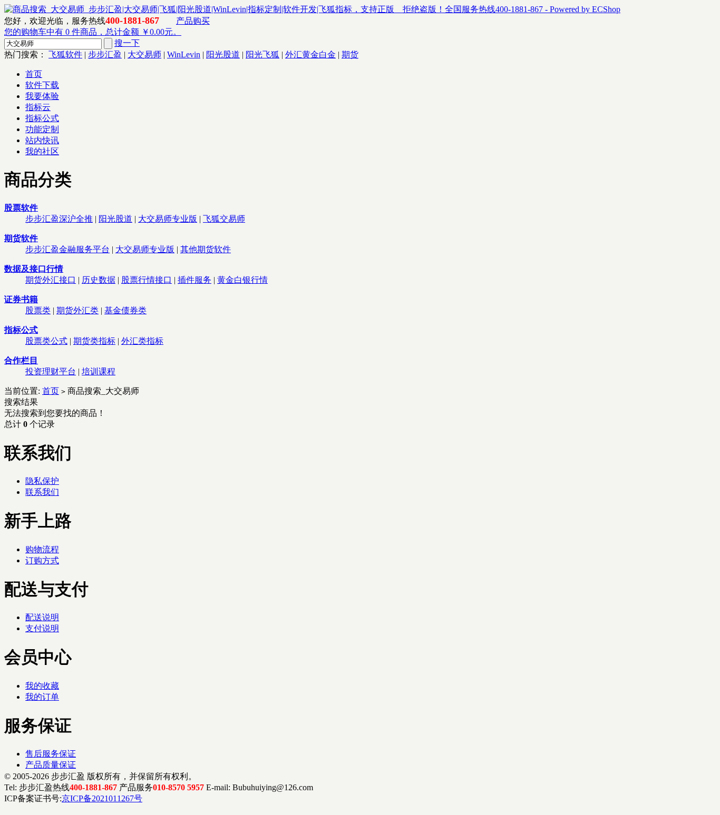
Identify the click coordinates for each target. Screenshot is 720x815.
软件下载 (42, 85)
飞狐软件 (65, 54)
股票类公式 (46, 340)
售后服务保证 (50, 753)
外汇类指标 (142, 340)
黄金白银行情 (242, 279)
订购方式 (42, 560)
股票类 (38, 310)
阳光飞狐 (262, 54)
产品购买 (193, 20)
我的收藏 (42, 685)
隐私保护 (42, 480)
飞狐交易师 (224, 218)
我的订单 (42, 696)
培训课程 (98, 371)
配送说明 (42, 617)
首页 (33, 73)
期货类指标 (94, 340)
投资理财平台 (50, 371)
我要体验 (42, 96)
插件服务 (194, 279)
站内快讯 (42, 140)
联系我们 (42, 492)
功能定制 (42, 129)
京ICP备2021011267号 (102, 798)
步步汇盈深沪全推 (59, 218)
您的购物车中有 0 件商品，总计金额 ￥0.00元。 (92, 31)
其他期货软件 (205, 249)
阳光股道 (223, 54)
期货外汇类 (77, 310)
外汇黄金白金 (310, 54)
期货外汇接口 (50, 279)
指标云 (38, 107)
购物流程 (42, 549)
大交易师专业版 (167, 218)
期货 (350, 54)
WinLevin (183, 54)
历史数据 (98, 279)
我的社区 (42, 151)
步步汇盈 (105, 54)
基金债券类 (125, 310)
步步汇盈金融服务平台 (67, 249)
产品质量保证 (50, 764)
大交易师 (144, 54)
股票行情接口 (146, 279)
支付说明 (42, 628)
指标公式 (42, 118)
